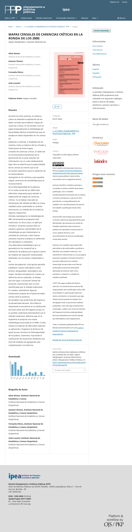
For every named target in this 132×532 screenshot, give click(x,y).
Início (11, 26)
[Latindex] (101, 163)
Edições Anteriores (44, 18)
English (96, 69)
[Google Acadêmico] (101, 127)
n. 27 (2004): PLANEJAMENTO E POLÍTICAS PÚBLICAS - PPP (46, 26)
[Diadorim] (101, 145)
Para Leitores (98, 46)
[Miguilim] (101, 154)
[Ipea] (25, 481)
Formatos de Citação (62, 370)
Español (96, 73)
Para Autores (97, 50)
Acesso (124, 2)
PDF (58, 107)
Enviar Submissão (101, 30)
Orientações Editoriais (66, 18)
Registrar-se (114, 2)
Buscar (122, 18)
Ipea (94, 18)
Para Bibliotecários (100, 54)
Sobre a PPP (10, 18)
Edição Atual (26, 18)
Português (97, 77)
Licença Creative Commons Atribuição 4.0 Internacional (68, 331)
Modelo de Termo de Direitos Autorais (67, 340)
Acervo (18, 26)
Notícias (84, 18)
